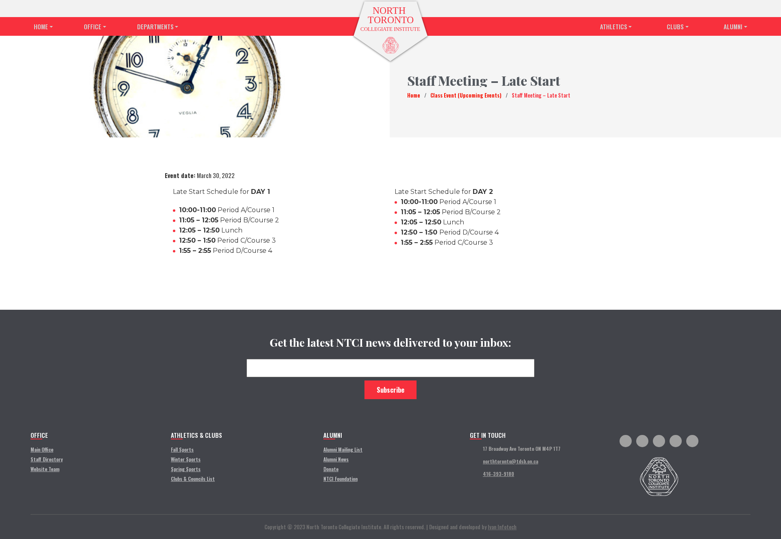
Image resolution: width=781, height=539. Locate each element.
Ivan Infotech (502, 527)
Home (41, 26)
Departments (155, 26)
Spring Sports (186, 468)
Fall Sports (182, 449)
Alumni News (336, 459)
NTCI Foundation (340, 478)
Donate (330, 468)
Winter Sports (186, 459)
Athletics (613, 26)
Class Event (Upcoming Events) (466, 95)
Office (92, 26)
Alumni (733, 26)
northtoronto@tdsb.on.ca (510, 461)
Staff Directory (47, 459)
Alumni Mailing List (342, 449)
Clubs (675, 26)
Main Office (42, 449)
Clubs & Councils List (193, 478)
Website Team (45, 468)
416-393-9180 (498, 473)
